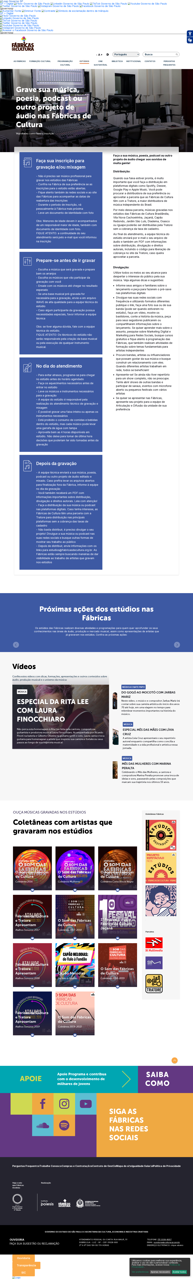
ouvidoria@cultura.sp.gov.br (167, 1242)
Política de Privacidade (167, 1166)
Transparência (26, 1265)
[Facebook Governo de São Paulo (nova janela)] (100, 6)
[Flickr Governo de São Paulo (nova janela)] (32, 3)
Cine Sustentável (100, 63)
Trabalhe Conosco (50, 1166)
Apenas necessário (160, 1272)
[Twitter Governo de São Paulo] (18, 22)
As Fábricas (20, 61)
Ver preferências (140, 1272)
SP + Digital (6, 3)
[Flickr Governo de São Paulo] (18, 15)
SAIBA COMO (157, 1079)
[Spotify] (64, 1125)
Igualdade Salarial (142, 1166)
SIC (23, 1272)
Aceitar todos (179, 1272)
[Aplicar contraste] (48, 10)
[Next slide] (177, 645)
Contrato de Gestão (104, 1166)
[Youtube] (86, 1104)
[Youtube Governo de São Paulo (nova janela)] (147, 3)
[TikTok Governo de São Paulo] (18, 20)
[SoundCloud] (43, 1125)
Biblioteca (117, 61)
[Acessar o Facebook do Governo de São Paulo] (26, 30)
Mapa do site (124, 1166)
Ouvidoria (23, 1258)
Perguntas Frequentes (169, 63)
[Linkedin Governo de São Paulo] (19, 18)
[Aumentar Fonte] (10, 10)
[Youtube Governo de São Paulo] (19, 25)
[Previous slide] (16, 645)
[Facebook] (43, 1104)
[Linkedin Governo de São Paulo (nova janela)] (70, 3)
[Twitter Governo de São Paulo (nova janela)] (18, 6)
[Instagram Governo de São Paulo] (58, 6)
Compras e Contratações (77, 1166)
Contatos (150, 61)
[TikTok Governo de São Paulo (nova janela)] (108, 3)
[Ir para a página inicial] (23, 50)
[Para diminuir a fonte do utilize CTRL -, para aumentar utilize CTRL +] (99, 54)
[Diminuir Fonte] (31, 10)
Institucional (133, 61)
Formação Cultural (40, 61)
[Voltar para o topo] (175, 1060)
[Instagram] (64, 1104)
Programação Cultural (65, 63)
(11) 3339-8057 (165, 1239)
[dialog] (160, 1267)
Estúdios (84, 61)
